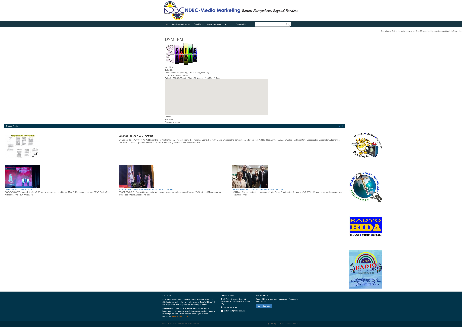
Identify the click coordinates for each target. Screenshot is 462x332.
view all (339, 126)
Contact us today (264, 306)
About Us (228, 24)
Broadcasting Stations (180, 24)
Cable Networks (214, 24)
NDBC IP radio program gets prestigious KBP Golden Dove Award (147, 189)
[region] (216, 97)
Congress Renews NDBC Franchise (136, 135)
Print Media (199, 24)
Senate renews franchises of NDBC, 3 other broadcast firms (257, 189)
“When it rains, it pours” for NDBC (19, 189)
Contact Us (241, 24)
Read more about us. (180, 316)
